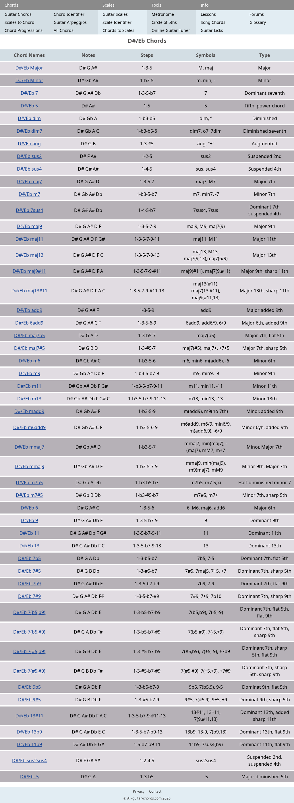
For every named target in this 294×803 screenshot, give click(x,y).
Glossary (257, 22)
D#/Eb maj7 (29, 181)
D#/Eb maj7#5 (29, 348)
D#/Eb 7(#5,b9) (29, 651)
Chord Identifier (69, 14)
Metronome (163, 14)
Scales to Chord (19, 22)
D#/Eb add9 (29, 310)
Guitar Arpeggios (70, 22)
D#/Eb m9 (29, 373)
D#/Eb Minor (29, 80)
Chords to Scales (118, 30)
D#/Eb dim (29, 118)
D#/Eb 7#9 (29, 596)
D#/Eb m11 (29, 386)
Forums (256, 14)
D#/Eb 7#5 (29, 571)
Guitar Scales (115, 14)
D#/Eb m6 (29, 361)
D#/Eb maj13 (29, 255)
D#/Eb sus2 (29, 156)
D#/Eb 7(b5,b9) (29, 612)
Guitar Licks (212, 30)
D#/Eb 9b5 (29, 687)
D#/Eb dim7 (29, 131)
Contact (155, 791)
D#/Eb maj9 (29, 226)
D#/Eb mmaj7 (29, 447)
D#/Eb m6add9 (29, 427)
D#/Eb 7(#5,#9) (29, 671)
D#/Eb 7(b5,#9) (29, 632)
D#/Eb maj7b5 (29, 335)
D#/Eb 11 (29, 533)
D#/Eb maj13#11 (29, 290)
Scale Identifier (116, 22)
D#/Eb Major (29, 68)
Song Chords (213, 22)
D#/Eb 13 (29, 546)
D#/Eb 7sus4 (29, 210)
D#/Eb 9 (29, 520)
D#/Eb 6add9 (29, 323)
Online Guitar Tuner (171, 30)
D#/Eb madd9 (29, 411)
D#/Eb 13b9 (29, 732)
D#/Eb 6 (29, 508)
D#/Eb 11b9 (29, 744)
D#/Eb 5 (29, 106)
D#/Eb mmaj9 (29, 466)
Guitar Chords (18, 14)
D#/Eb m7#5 (29, 495)
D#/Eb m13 (29, 398)
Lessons (208, 14)
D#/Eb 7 (29, 93)
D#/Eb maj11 (29, 239)
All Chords (64, 30)
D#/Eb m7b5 (29, 482)
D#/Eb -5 (29, 776)
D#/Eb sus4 (29, 169)
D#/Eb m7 (29, 194)
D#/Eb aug (29, 143)
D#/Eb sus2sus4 (29, 760)
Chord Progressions (23, 30)
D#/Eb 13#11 (29, 716)
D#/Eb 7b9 (29, 583)
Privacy (138, 791)
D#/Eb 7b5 (29, 558)
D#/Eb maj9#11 (29, 271)
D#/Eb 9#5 (29, 699)
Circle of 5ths (164, 22)
